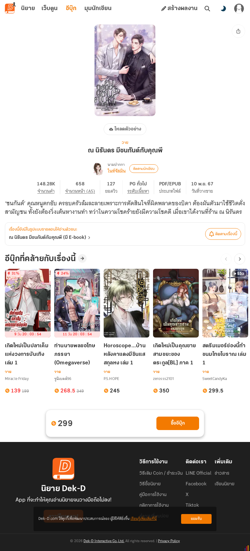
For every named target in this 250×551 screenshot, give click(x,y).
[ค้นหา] (207, 8)
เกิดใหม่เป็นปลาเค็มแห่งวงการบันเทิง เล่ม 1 (26, 354)
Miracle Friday (17, 378)
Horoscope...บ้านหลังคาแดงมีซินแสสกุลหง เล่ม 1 (125, 354)
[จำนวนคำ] (48, 187)
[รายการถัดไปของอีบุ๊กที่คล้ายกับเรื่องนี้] (239, 259)
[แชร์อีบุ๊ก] (238, 31)
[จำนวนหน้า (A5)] (82, 187)
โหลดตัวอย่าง (128, 129)
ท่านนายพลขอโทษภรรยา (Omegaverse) (74, 354)
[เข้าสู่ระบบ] (239, 8)
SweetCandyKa (214, 378)
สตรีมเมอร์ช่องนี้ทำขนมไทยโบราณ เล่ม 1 (224, 354)
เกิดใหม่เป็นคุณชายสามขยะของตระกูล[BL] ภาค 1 (174, 354)
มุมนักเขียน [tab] (98, 8)
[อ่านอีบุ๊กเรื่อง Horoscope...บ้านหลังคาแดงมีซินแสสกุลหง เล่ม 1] (126, 303)
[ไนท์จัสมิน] (98, 168)
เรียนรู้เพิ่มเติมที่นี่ (143, 518)
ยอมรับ (196, 518)
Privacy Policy (169, 541)
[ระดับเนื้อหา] (140, 187)
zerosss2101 (163, 378)
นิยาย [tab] (28, 8)
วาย (125, 142)
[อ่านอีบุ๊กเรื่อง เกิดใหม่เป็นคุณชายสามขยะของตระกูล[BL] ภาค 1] (176, 303)
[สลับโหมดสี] (223, 8)
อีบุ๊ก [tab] (71, 8)
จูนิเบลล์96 (62, 378)
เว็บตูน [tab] (49, 8)
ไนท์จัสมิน (117, 171)
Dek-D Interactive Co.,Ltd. (104, 541)
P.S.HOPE (111, 378)
